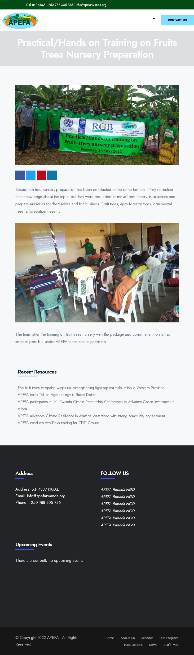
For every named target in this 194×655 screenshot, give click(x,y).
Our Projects (169, 638)
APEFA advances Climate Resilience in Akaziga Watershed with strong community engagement (91, 416)
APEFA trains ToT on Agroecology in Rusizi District (57, 394)
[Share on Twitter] (30, 175)
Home (110, 638)
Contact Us (177, 20)
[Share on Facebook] (20, 175)
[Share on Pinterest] (41, 175)
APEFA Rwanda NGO (118, 489)
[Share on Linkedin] (52, 175)
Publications (133, 644)
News (153, 644)
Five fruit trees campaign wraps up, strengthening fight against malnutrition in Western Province (91, 388)
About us (128, 638)
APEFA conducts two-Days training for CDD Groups (59, 423)
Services (147, 638)
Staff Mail (171, 644)
